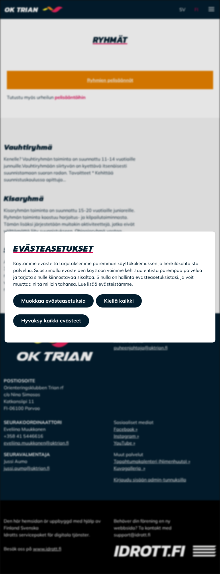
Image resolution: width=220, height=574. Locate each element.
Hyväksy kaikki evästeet (51, 320)
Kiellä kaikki (119, 300)
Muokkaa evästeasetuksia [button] (53, 300)
